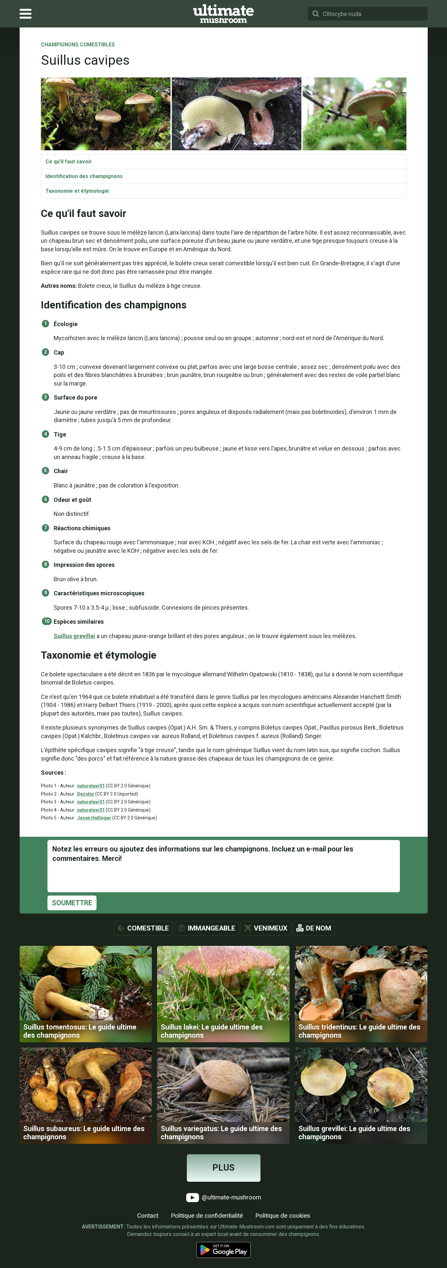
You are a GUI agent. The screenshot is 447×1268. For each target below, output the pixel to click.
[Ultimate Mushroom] (223, 13)
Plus (223, 1167)
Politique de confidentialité (207, 1215)
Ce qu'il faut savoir (68, 161)
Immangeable (211, 928)
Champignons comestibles (78, 45)
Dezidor (85, 794)
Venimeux (270, 928)
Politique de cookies (282, 1215)
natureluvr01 (91, 785)
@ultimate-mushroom (230, 1197)
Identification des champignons (84, 176)
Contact (147, 1215)
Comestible (148, 928)
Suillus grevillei (74, 636)
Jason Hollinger (94, 817)
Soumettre (72, 903)
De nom (318, 928)
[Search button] (316, 13)
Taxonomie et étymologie (77, 191)
